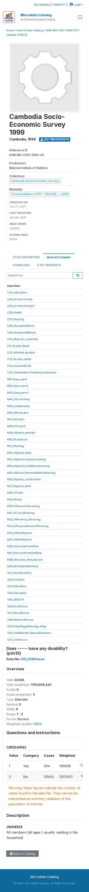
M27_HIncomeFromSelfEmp (24, 552)
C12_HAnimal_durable (21, 352)
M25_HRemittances (19, 539)
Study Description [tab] (26, 257)
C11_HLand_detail (18, 345)
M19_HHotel (14, 499)
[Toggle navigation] (80, 17)
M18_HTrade (15, 492)
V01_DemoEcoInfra (19, 572)
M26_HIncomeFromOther (23, 546)
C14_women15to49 (19, 365)
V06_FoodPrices (17, 606)
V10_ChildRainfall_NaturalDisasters (29, 632)
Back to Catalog (24, 853)
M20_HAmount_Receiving (23, 506)
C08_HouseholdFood (20, 325)
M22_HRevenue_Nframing (23, 519)
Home (10, 30)
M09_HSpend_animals (21, 432)
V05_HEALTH (15, 599)
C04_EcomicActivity (19, 299)
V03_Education (16, 586)
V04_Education (16, 593)
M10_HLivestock (17, 439)
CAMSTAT (59, 4)
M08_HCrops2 (16, 426)
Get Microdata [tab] (50, 265)
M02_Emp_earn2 (17, 385)
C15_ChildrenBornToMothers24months (32, 372)
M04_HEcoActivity (18, 399)
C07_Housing (15, 319)
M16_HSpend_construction (24, 479)
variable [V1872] (16, 34)
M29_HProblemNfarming (22, 566)
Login (77, 4)
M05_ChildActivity (18, 406)
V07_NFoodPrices (18, 612)
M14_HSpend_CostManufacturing (28, 466)
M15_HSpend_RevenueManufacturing (31, 472)
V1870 (37, 724)
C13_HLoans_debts (19, 359)
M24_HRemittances (19, 532)
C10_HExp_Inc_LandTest (22, 339)
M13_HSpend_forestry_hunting (26, 459)
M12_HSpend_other (19, 452)
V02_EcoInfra (15, 579)
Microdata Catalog (36, 15)
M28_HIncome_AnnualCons (25, 559)
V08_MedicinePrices (20, 619)
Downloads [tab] (21, 265)
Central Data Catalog (29, 30)
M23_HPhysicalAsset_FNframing (27, 526)
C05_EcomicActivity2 (20, 305)
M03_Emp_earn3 (17, 392)
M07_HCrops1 (15, 419)
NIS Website (41, 4)
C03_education (17, 292)
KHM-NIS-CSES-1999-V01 (62, 30)
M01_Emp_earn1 (17, 379)
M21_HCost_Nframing (20, 512)
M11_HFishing (15, 446)
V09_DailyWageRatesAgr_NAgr (27, 626)
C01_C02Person (17, 639)
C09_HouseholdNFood (21, 332)
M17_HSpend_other (19, 486)
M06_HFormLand (17, 412)
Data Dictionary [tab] (59, 257)
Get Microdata (56, 139)
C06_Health (14, 312)
